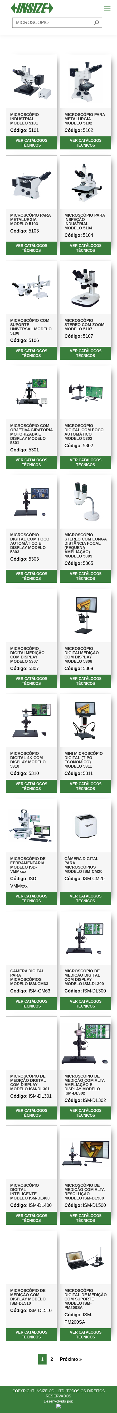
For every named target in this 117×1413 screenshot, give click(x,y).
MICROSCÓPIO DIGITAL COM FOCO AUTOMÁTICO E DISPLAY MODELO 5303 (29, 543)
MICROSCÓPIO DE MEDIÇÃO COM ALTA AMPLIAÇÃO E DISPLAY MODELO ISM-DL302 (84, 1084)
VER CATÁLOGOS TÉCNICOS (31, 142)
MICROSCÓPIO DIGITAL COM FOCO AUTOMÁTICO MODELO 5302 (84, 432)
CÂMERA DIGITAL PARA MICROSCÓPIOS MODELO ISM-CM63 (29, 977)
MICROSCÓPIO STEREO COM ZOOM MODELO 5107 (84, 324)
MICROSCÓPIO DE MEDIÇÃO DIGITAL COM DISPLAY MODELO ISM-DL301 (30, 1082)
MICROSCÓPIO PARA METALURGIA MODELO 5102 (84, 118)
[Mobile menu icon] (107, 8)
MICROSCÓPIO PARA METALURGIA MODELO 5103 (30, 219)
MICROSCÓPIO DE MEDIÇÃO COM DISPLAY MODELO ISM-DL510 (28, 1297)
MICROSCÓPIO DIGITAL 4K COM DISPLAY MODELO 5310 (28, 759)
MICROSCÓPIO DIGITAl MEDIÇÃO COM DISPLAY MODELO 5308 (81, 655)
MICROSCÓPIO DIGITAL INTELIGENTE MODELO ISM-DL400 (30, 1191)
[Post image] (31, 81)
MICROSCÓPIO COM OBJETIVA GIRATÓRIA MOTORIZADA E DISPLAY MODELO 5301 (31, 434)
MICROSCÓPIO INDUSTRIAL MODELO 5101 (24, 118)
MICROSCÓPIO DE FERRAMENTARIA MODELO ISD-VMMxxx (27, 865)
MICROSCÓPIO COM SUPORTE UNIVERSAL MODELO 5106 (31, 326)
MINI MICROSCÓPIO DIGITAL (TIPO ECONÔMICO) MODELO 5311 (83, 759)
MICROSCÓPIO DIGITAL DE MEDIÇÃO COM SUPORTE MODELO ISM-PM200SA (85, 1299)
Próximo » (71, 1359)
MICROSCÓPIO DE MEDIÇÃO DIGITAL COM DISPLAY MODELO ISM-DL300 (84, 977)
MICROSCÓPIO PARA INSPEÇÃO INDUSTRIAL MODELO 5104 (84, 221)
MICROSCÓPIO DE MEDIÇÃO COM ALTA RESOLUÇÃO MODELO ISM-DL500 (84, 1191)
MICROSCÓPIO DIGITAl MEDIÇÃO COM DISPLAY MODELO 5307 (27, 655)
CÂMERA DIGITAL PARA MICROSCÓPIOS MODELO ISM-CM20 (83, 865)
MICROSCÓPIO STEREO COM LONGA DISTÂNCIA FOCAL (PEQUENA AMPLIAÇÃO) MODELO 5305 (85, 545)
